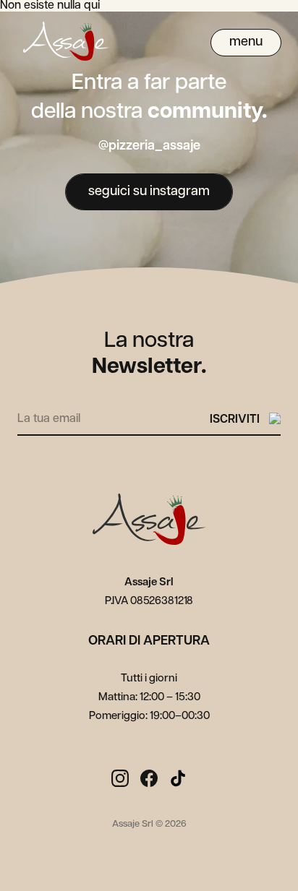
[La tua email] (113, 416)
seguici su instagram (149, 192)
